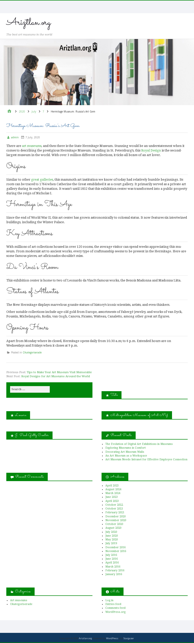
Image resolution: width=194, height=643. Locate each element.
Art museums (18, 600)
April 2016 (112, 562)
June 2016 (111, 558)
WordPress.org (115, 612)
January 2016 (113, 574)
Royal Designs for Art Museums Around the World (55, 376)
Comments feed (115, 608)
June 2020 (111, 535)
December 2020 (115, 516)
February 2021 (114, 512)
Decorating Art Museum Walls (124, 451)
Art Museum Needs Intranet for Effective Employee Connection (146, 459)
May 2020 (111, 539)
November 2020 (115, 520)
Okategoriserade (32, 352)
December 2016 (115, 547)
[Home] (9, 111)
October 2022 (114, 504)
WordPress (112, 638)
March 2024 (112, 493)
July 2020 (111, 532)
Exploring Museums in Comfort (125, 447)
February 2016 (114, 570)
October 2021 (114, 508)
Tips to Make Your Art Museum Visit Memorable (59, 372)
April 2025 (112, 485)
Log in (109, 600)
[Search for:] (30, 389)
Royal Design (151, 150)
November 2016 (115, 551)
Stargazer (129, 638)
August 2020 (113, 527)
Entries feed (113, 604)
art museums (31, 146)
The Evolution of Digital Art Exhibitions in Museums (139, 444)
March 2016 (112, 566)
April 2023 (112, 501)
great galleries (42, 179)
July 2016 (111, 555)
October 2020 (114, 524)
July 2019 (111, 543)
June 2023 (111, 497)
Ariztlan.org (28, 22)
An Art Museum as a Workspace (126, 455)
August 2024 (113, 489)
